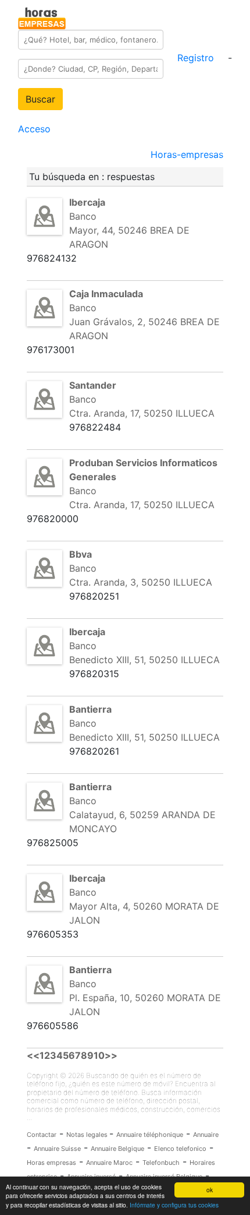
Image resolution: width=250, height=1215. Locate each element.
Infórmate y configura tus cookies (174, 1204)
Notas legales (87, 1135)
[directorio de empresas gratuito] (42, 16)
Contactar (41, 1135)
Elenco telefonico (180, 1148)
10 (99, 1055)
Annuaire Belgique (117, 1148)
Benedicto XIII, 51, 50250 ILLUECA (144, 659)
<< (33, 1055)
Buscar (40, 99)
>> (111, 1055)
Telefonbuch (161, 1162)
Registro (195, 58)
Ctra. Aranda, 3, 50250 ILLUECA (140, 582)
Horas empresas (51, 1162)
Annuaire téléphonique (149, 1135)
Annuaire (206, 1135)
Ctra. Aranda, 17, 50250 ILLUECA (142, 413)
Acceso (34, 129)
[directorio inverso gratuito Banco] (44, 215)
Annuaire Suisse (57, 1148)
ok (209, 1189)
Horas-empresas (187, 154)
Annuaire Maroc (109, 1162)
